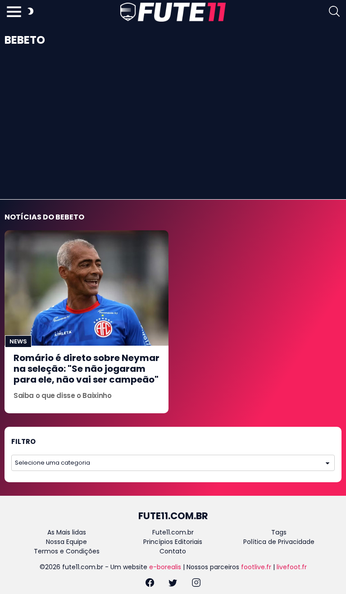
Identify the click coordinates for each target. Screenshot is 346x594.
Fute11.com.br (173, 532)
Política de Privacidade (278, 541)
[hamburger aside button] (14, 12)
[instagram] (196, 583)
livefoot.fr (292, 566)
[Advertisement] (173, 132)
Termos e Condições (67, 551)
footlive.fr (256, 566)
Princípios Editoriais (172, 541)
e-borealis (165, 566)
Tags (279, 532)
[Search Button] (334, 12)
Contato (172, 551)
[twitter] (172, 583)
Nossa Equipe (66, 541)
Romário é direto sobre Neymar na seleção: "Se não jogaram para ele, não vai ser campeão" (86, 369)
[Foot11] (173, 12)
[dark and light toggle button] (30, 12)
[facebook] (149, 583)
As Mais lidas (66, 532)
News (18, 341)
